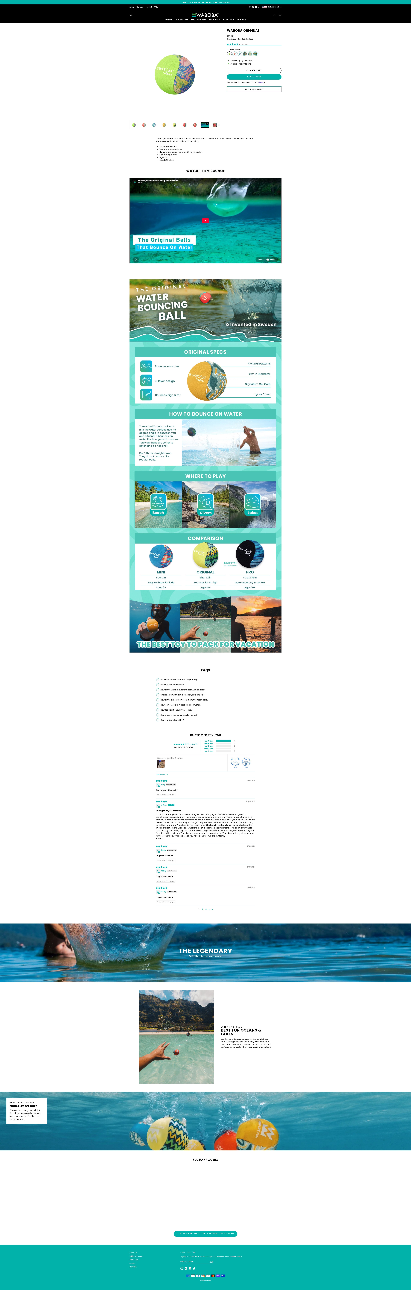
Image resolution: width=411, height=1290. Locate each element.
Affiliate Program (136, 1256)
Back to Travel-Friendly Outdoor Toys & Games (207, 1234)
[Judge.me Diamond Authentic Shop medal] (235, 762)
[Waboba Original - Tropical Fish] (143, 1210)
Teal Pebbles (250, 54)
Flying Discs (228, 19)
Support (149, 7)
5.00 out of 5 (191, 744)
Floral (229, 54)
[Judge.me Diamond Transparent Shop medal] (246, 762)
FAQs (156, 7)
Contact (140, 7)
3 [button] (206, 909)
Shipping (230, 39)
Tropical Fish (234, 54)
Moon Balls (214, 19)
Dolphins (240, 54)
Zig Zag (255, 54)
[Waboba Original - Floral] (140, 1210)
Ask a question (254, 89)
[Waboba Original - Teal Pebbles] (152, 1210)
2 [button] (202, 909)
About (132, 7)
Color (234, 49)
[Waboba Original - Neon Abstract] (149, 1210)
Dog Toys (241, 19)
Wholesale (134, 1260)
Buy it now (254, 77)
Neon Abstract (245, 54)
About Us (133, 1253)
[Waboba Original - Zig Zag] (155, 1210)
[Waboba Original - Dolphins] (146, 1210)
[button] (233, 44)
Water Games (182, 19)
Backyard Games (198, 19)
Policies (132, 1263)
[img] (161, 780)
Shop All (169, 19)
